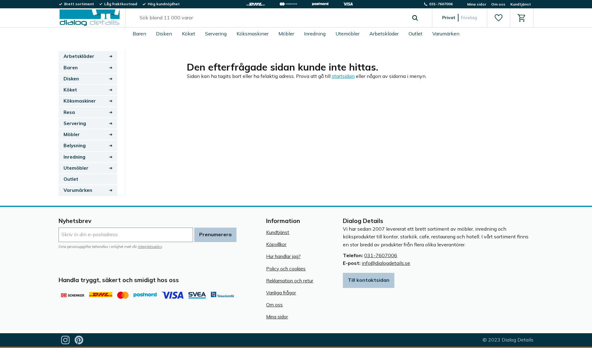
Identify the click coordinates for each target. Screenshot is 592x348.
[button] (498, 17)
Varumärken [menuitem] (445, 33)
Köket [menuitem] (188, 33)
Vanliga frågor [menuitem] (281, 293)
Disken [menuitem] (164, 33)
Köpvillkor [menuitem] (276, 244)
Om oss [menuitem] (498, 4)
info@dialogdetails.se (386, 263)
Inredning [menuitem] (315, 33)
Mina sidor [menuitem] (476, 4)
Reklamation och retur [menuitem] (289, 281)
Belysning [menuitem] (75, 145)
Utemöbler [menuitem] (347, 33)
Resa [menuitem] (69, 112)
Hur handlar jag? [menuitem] (283, 256)
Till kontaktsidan (368, 280)
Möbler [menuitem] (286, 33)
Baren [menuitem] (139, 33)
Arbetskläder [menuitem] (384, 33)
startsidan (343, 76)
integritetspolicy (150, 247)
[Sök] (415, 17)
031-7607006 (380, 255)
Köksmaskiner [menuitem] (252, 33)
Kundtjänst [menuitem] (520, 4)
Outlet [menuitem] (415, 33)
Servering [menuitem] (216, 33)
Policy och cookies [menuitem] (286, 269)
